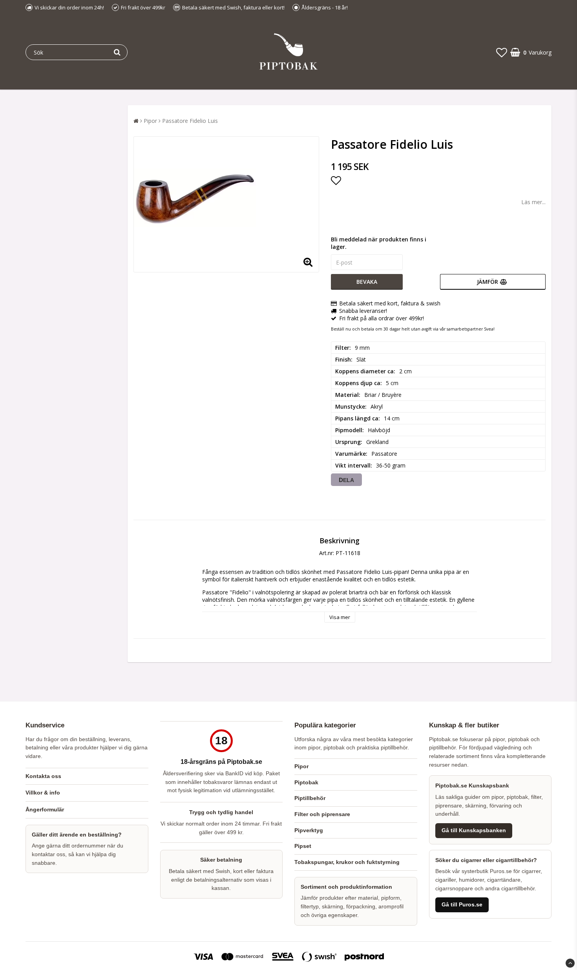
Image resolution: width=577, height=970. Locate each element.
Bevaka (366, 281)
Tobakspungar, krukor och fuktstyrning (347, 862)
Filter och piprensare (322, 814)
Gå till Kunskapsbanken (474, 830)
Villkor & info (43, 792)
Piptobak (306, 782)
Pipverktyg (308, 830)
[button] (501, 52)
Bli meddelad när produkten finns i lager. (378, 243)
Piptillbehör (309, 798)
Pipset (302, 846)
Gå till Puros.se (462, 905)
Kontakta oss (43, 776)
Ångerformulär (45, 809)
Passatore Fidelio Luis (190, 120)
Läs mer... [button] (533, 202)
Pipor (150, 120)
